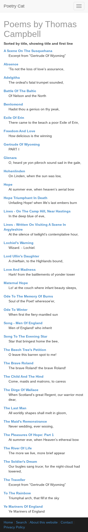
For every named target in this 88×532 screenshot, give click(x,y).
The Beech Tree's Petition (25, 350)
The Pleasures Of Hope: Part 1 (29, 435)
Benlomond (13, 104)
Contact (67, 522)
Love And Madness (20, 269)
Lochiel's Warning (18, 243)
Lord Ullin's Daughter (21, 256)
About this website (44, 522)
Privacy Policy (14, 527)
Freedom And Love (19, 131)
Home (8, 522)
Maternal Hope (16, 283)
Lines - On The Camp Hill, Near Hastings (37, 211)
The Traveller (14, 480)
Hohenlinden (14, 171)
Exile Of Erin (14, 118)
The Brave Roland (18, 363)
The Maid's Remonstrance (25, 421)
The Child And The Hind (24, 376)
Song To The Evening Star (25, 336)
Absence (11, 64)
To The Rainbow (17, 493)
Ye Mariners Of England (23, 506)
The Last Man (15, 408)
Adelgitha (12, 77)
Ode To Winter (15, 310)
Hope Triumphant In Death (25, 198)
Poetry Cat (14, 6)
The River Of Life (18, 448)
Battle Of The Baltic (20, 91)
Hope (8, 184)
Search (21, 522)
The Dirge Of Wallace (21, 390)
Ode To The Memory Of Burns (28, 296)
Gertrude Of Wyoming (22, 144)
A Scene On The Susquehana (28, 51)
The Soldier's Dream (20, 461)
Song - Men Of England (23, 323)
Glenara (10, 158)
